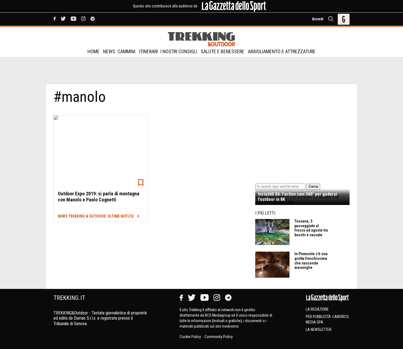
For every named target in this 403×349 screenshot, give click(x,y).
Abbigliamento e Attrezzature (282, 51)
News (109, 51)
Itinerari (148, 51)
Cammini (126, 51)
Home (93, 51)
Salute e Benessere (222, 51)
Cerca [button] (313, 186)
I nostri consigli (178, 51)
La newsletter (318, 329)
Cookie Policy (191, 336)
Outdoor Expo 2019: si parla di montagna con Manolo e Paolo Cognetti (98, 196)
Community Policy (219, 336)
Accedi (317, 19)
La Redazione (317, 309)
